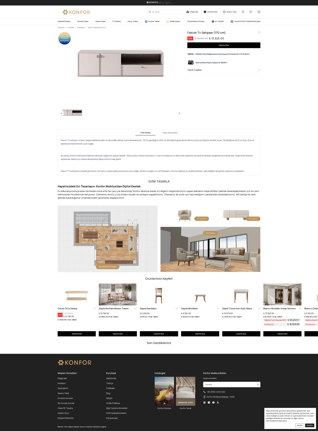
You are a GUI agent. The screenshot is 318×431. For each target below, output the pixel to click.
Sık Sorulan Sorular (66, 403)
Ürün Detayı (145, 132)
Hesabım (62, 383)
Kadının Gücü (63, 413)
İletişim (109, 398)
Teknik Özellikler (194, 70)
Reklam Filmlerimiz (66, 418)
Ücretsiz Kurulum (65, 398)
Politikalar (110, 388)
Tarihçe (109, 383)
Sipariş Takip (63, 393)
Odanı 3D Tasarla (65, 408)
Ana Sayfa (61, 28)
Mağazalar (62, 378)
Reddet (300, 425)
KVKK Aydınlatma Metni (116, 413)
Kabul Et (310, 425)
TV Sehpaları (81, 28)
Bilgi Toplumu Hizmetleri (117, 408)
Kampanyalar (112, 418)
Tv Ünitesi (70, 28)
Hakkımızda (111, 378)
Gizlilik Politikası (113, 403)
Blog (108, 393)
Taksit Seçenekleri (170, 133)
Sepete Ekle (224, 45)
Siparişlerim (63, 388)
